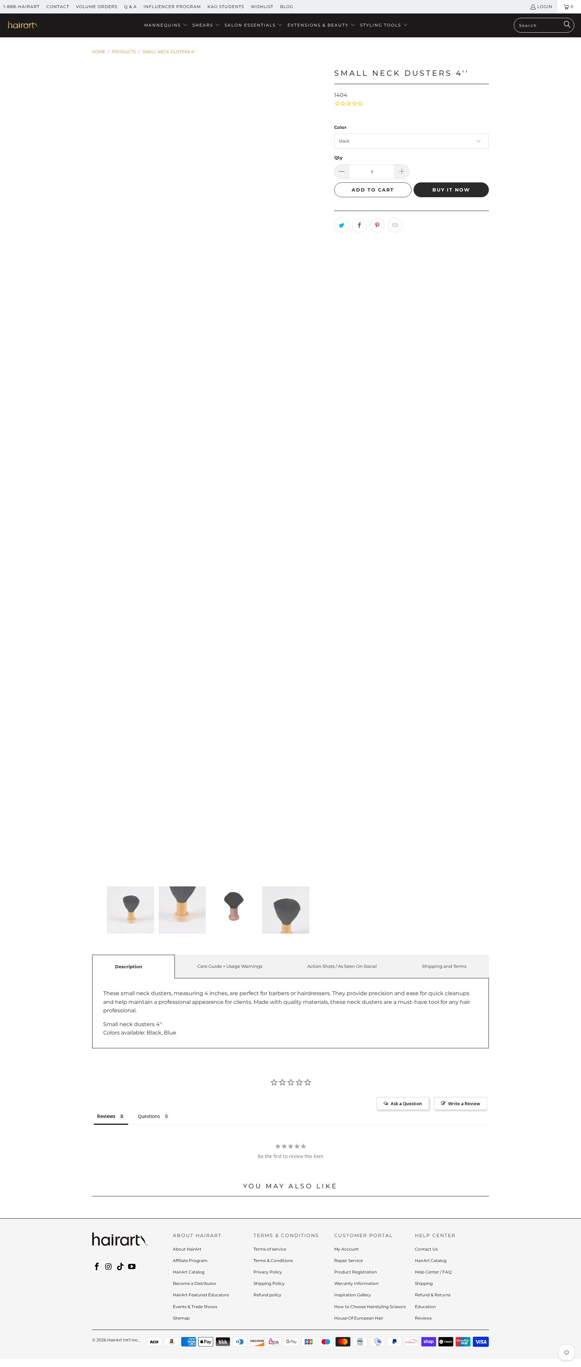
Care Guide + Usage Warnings (229, 966)
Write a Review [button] (464, 1103)
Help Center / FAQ (433, 1271)
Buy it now (451, 190)
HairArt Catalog (188, 1271)
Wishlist (262, 6)
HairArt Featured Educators (201, 1294)
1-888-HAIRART (21, 6)
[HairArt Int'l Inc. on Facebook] (97, 1267)
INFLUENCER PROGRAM (172, 6)
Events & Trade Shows (195, 1306)
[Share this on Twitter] (341, 225)
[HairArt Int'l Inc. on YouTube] (132, 1267)
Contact (57, 6)
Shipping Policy (269, 1283)
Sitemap (181, 1318)
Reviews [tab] (106, 1116)
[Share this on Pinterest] (377, 225)
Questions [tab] (149, 1116)
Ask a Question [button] (406, 1103)
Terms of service (270, 1249)
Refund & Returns (433, 1294)
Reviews (423, 1318)
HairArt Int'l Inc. (123, 1339)
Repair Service (348, 1260)
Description (128, 966)
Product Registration (355, 1271)
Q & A (130, 6)
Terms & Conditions (273, 1260)
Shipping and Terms (444, 966)
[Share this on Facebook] (359, 225)
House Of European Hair (358, 1318)
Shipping (424, 1283)
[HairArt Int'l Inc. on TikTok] (120, 1267)
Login (544, 6)
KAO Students (225, 6)
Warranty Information (356, 1283)
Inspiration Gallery (352, 1294)
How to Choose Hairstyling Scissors (370, 1306)
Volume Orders (96, 6)
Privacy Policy (268, 1271)
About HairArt (187, 1249)
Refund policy (267, 1294)
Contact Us (426, 1249)
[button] (166, 25)
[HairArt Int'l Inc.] (23, 26)
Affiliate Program (190, 1260)
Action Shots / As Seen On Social (342, 966)
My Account (346, 1249)
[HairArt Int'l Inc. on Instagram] (109, 1267)
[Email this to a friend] (395, 225)
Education (425, 1306)
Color (340, 127)
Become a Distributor (195, 1283)
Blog (286, 6)
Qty (338, 157)
